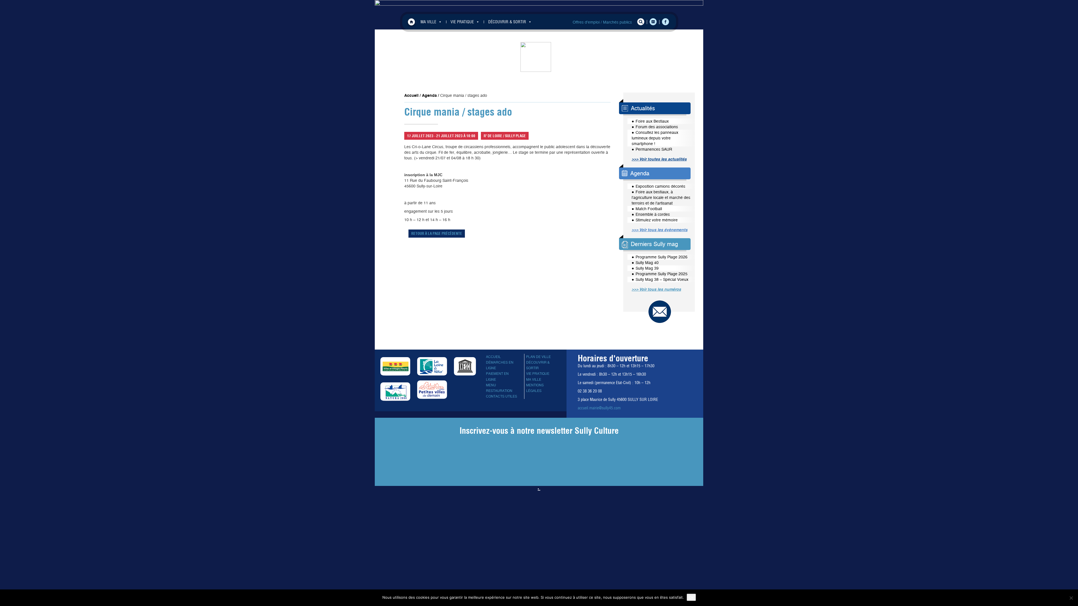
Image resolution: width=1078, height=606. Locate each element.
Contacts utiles (501, 396)
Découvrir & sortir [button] (507, 21)
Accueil (411, 22)
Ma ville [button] (428, 21)
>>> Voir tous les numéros (656, 289)
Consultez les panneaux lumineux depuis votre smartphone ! (655, 138)
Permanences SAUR (654, 149)
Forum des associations (657, 127)
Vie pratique (537, 374)
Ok (691, 597)
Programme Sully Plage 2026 (662, 257)
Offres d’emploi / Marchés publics (602, 22)
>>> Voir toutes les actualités (659, 159)
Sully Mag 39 (647, 268)
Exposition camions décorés (660, 186)
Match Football (649, 208)
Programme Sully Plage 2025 (662, 274)
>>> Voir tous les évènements (660, 230)
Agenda (429, 95)
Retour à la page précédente (436, 233)
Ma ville (533, 380)
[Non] (1071, 598)
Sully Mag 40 (647, 262)
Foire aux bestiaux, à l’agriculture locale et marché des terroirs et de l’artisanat (661, 197)
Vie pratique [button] (462, 21)
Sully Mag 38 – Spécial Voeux (662, 279)
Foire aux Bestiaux (652, 121)
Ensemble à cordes (653, 214)
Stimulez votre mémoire (657, 220)
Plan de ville (538, 357)
